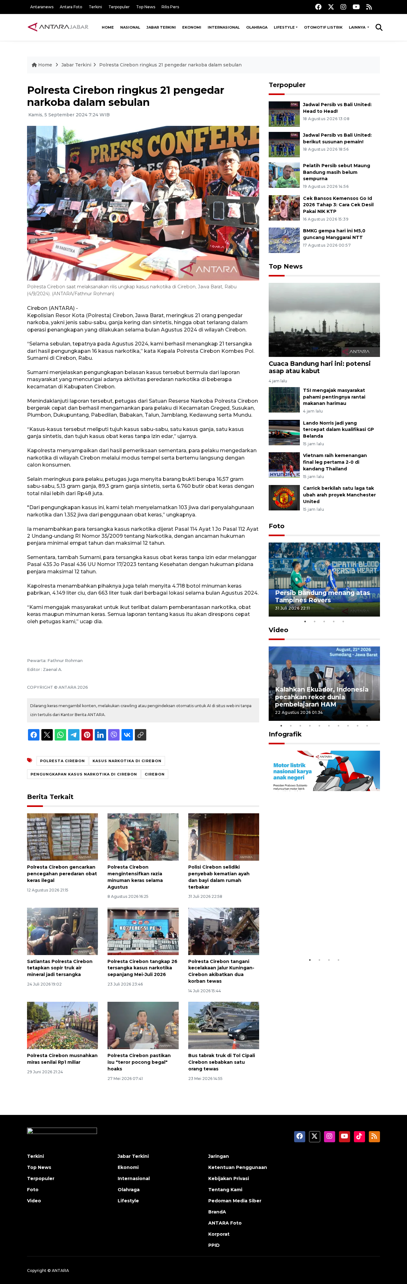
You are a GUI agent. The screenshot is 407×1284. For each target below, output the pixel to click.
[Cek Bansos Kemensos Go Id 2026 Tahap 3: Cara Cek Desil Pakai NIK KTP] (284, 207)
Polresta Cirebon (62, 761)
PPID (214, 1245)
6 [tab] (329, 725)
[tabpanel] (324, 580)
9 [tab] (358, 725)
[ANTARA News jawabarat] (59, 27)
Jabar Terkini (161, 27)
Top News (145, 6)
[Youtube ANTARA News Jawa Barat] (356, 7)
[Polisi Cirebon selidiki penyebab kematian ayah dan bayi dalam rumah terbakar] (223, 837)
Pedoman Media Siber (234, 1201)
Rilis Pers (170, 6)
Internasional (224, 27)
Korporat (219, 1234)
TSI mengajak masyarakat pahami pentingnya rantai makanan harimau (334, 396)
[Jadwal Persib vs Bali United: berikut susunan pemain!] (284, 144)
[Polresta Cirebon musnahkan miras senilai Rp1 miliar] (62, 1025)
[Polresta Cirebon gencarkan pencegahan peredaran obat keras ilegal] (62, 837)
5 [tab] (343, 621)
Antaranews (41, 6)
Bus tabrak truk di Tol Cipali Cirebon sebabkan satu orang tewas (221, 1062)
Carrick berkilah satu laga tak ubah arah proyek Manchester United (339, 494)
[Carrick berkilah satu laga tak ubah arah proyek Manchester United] (284, 497)
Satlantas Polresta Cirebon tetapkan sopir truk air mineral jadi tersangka (60, 968)
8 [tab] (348, 725)
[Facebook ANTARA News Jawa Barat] (318, 7)
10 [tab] (367, 725)
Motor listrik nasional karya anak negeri (318, 934)
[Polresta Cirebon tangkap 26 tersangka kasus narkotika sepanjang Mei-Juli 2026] (142, 931)
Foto (277, 526)
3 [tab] (324, 621)
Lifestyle (284, 27)
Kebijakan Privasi (228, 1178)
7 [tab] (338, 725)
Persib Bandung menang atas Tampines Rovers (322, 596)
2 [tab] (315, 621)
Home (108, 27)
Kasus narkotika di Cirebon (127, 761)
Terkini (95, 6)
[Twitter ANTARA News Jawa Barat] (331, 7)
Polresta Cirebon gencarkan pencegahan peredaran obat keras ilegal (62, 873)
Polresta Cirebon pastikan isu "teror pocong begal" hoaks (139, 1062)
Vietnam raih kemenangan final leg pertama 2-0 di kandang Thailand (335, 462)
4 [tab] (334, 621)
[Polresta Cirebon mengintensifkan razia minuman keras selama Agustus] (142, 837)
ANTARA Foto (225, 1223)
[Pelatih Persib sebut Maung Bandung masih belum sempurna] (284, 175)
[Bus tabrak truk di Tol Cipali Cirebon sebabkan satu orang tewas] (223, 1025)
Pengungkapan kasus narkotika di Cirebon (84, 774)
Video (278, 630)
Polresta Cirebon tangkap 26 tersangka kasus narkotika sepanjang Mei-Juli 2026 (142, 968)
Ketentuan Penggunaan (237, 1167)
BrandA (217, 1212)
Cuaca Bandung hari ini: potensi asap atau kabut (320, 367)
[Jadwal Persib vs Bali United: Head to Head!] (284, 114)
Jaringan (218, 1156)
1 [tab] (305, 621)
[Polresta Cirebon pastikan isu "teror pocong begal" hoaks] (142, 1025)
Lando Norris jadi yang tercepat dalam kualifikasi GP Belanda (338, 429)
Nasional (130, 27)
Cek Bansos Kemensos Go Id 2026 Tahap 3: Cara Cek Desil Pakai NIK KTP (338, 205)
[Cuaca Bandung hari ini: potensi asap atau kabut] (324, 320)
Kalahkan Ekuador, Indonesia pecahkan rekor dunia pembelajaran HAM (322, 697)
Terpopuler (119, 6)
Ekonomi (191, 27)
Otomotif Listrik (323, 27)
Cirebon (155, 774)
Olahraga (256, 27)
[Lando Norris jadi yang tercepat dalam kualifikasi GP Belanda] (284, 432)
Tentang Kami (225, 1189)
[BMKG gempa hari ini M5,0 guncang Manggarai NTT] (284, 240)
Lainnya (357, 27)
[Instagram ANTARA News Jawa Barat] (343, 7)
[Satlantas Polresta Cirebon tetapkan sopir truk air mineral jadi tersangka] (62, 931)
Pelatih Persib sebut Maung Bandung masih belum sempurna (336, 172)
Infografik (285, 734)
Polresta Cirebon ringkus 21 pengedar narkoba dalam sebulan (170, 65)
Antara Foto (71, 6)
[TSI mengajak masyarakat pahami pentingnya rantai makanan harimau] (284, 399)
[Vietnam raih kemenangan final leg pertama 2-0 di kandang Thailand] (284, 465)
